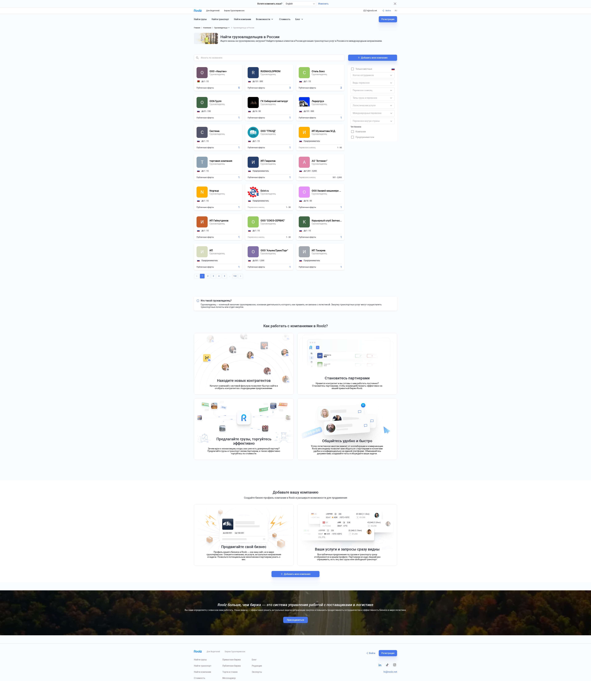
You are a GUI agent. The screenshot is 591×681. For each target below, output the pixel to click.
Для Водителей (212, 11)
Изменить (323, 3)
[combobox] (300, 3)
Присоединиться (295, 620)
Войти (372, 653)
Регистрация (387, 19)
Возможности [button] (263, 19)
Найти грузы (200, 19)
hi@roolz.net (371, 11)
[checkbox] (361, 69)
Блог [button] (297, 19)
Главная (197, 28)
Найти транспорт (220, 19)
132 (235, 276)
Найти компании (242, 19)
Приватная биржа (231, 659)
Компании (207, 28)
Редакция (257, 666)
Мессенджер (229, 678)
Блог (254, 659)
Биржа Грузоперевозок (234, 11)
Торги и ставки (229, 672)
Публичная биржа (231, 666)
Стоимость (284, 19)
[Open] (391, 113)
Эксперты (257, 672)
